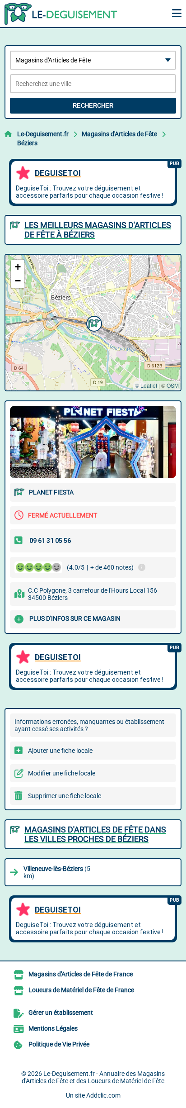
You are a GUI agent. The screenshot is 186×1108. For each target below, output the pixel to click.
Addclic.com (103, 1095)
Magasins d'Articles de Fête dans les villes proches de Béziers (95, 834)
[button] (93, 322)
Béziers (27, 143)
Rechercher (93, 105)
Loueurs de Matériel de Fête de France (81, 990)
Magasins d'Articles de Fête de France (80, 974)
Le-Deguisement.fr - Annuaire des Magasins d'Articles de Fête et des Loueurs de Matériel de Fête (93, 1077)
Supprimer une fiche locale (64, 795)
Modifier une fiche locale (61, 773)
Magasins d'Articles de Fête (119, 134)
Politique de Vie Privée (58, 1044)
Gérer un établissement (60, 1012)
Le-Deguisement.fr (43, 134)
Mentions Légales (53, 1028)
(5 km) (56, 872)
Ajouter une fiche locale (60, 750)
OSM (173, 385)
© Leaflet (146, 385)
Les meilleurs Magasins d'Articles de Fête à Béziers (97, 229)
